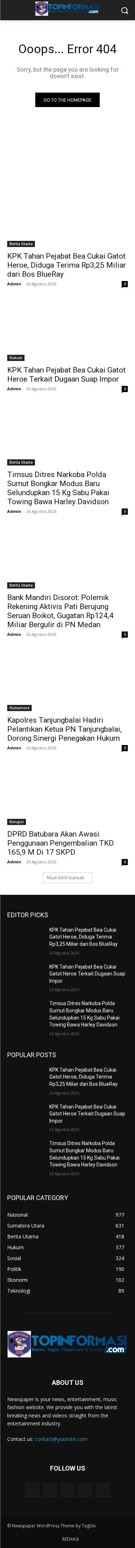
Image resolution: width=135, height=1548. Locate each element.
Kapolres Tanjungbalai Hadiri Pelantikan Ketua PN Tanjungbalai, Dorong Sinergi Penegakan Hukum (64, 729)
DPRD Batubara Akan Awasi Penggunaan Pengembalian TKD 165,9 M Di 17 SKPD (60, 843)
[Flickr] (67, 1490)
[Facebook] (50, 1490)
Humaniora (19, 707)
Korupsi (16, 821)
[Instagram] (85, 1490)
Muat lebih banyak (65, 878)
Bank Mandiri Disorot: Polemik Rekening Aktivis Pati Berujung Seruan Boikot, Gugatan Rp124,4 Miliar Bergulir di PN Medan (60, 611)
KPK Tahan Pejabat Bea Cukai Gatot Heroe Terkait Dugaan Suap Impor (66, 374)
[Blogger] (32, 1490)
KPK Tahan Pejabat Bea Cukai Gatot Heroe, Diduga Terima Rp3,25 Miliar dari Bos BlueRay (66, 265)
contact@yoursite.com (61, 1439)
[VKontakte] (103, 1490)
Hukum (15, 357)
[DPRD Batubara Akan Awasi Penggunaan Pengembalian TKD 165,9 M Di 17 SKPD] (67, 794)
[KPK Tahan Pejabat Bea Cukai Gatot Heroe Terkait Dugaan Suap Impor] (67, 330)
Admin (14, 283)
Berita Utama (21, 243)
